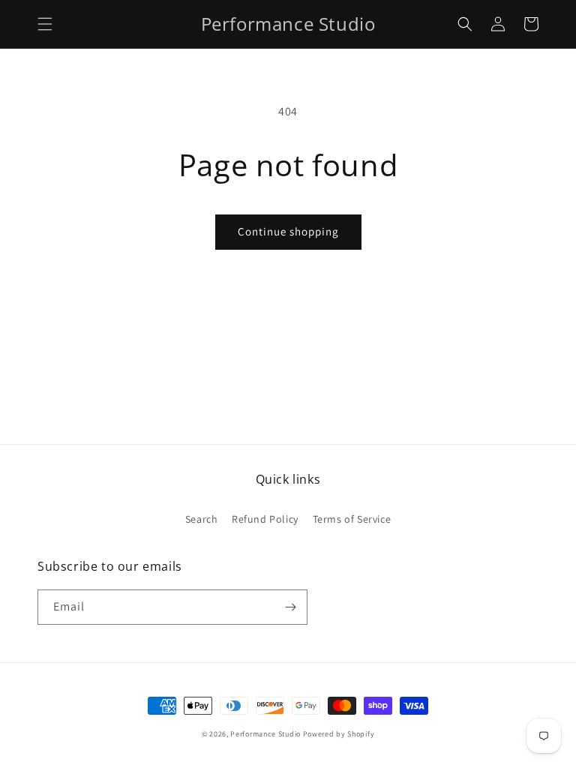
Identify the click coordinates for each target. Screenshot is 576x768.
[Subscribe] (290, 607)
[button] (45, 24)
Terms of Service (352, 519)
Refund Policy (265, 519)
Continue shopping (288, 231)
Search (201, 519)
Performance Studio (265, 734)
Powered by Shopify (339, 734)
